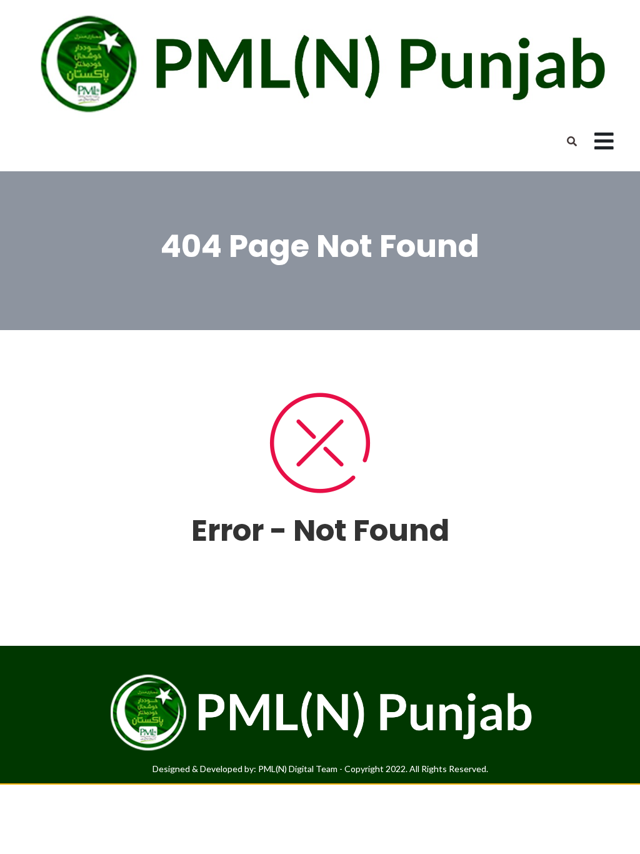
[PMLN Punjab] (320, 63)
